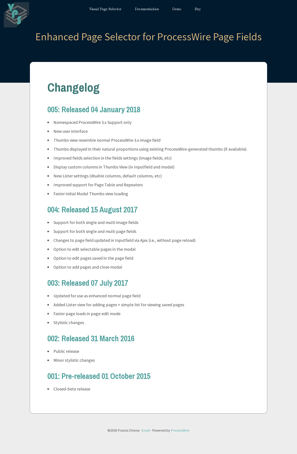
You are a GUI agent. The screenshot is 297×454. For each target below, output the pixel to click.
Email (146, 430)
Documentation (147, 9)
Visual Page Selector (105, 9)
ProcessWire (180, 430)
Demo (176, 9)
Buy (198, 9)
